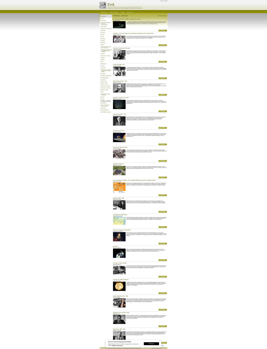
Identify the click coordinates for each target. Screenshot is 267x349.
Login (162, 0)
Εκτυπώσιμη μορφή (163, 15)
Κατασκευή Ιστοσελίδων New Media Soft (159, 348)
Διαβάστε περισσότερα (117, 345)
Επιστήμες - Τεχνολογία (121, 15)
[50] (163, 345)
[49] (161, 345)
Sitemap (165, 0)
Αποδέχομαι (151, 343)
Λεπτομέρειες (162, 30)
